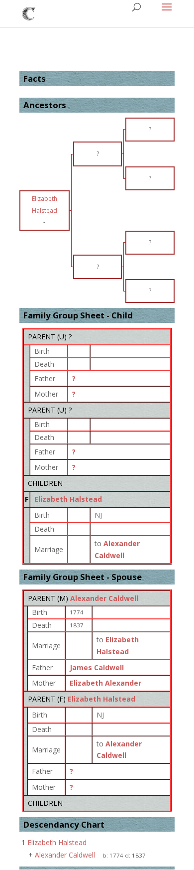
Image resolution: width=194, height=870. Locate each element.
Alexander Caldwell (104, 598)
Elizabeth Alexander (105, 683)
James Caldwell (97, 667)
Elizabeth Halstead (68, 499)
